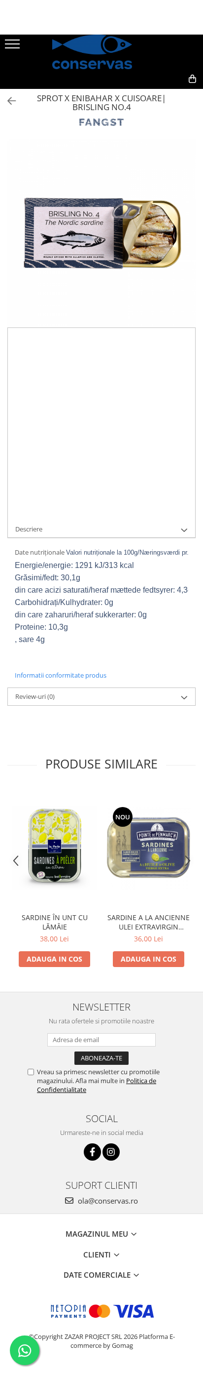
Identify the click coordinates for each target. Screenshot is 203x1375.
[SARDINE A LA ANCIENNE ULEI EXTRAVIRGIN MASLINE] (148, 848)
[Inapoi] (7, 101)
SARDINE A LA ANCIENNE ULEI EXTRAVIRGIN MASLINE (148, 922)
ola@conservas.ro (107, 1201)
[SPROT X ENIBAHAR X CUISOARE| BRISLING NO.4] (101, 233)
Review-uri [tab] (35, 696)
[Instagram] (111, 1152)
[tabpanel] (101, 233)
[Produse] (13, 47)
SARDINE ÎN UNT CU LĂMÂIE (55, 922)
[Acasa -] (101, 52)
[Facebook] (92, 1152)
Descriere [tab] (28, 529)
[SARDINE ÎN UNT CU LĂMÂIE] (54, 848)
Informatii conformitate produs (60, 675)
